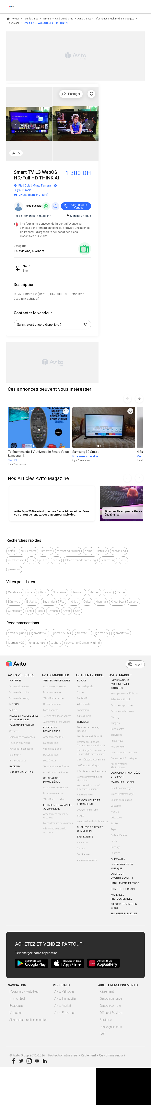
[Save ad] (66, 411)
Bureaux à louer (51, 754)
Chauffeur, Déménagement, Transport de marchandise (91, 752)
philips (43, 560)
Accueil (15, 18)
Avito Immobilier (65, 998)
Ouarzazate (15, 610)
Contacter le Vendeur (79, 206)
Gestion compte (110, 1006)
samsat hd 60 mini (68, 550)
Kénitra (73, 601)
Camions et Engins (21, 725)
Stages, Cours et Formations (88, 802)
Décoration (116, 817)
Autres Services (85, 794)
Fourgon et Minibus (19, 743)
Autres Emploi (84, 716)
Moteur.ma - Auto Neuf (24, 991)
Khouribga (117, 601)
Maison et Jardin (122, 782)
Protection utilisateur (63, 1055)
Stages (80, 815)
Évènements (85, 836)
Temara (46, 18)
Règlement (107, 991)
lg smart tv (101, 633)
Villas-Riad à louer (52, 748)
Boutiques (16, 1006)
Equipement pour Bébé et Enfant (125, 774)
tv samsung (108, 560)
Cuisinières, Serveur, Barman (91, 759)
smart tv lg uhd (17, 633)
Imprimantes (117, 729)
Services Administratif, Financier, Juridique (88, 787)
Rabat (43, 592)
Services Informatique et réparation (89, 779)
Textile (114, 823)
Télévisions (13, 23)
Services (83, 721)
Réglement (88, 1055)
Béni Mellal (14, 601)
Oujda (87, 601)
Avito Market (84, 18)
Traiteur (81, 848)
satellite (102, 550)
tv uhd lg (56, 642)
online (88, 550)
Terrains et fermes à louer (56, 766)
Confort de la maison (121, 800)
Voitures (15, 680)
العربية (138, 664)
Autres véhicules (21, 772)
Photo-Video (117, 740)
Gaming (115, 717)
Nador (108, 592)
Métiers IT (82, 698)
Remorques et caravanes (22, 737)
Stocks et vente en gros (124, 906)
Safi (29, 610)
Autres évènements (87, 860)
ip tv (31, 560)
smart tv (46, 550)
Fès (62, 601)
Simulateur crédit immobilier (28, 1020)
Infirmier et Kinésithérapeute (91, 771)
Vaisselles (116, 805)
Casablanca (15, 592)
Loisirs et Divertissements (122, 875)
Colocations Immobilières (51, 780)
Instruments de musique (122, 866)
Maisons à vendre (52, 692)
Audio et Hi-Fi (118, 746)
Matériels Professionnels (121, 896)
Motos (14, 704)
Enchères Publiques (124, 913)
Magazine (15, 1013)
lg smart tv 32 (16, 642)
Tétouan (53, 610)
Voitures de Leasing (19, 698)
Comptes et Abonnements (124, 752)
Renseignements (111, 1027)
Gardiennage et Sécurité (89, 736)
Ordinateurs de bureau (122, 711)
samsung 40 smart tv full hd (83, 642)
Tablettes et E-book (120, 699)
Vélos (13, 710)
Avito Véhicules (64, 991)
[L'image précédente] (15, 124)
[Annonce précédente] (127, 399)
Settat (66, 610)
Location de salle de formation (92, 821)
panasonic (14, 569)
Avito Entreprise (64, 1013)
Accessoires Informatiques (124, 758)
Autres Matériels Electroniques (119, 766)
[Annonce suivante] (139, 399)
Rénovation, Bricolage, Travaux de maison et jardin (91, 744)
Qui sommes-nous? (112, 1055)
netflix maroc (28, 550)
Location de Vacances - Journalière (58, 806)
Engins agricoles (17, 760)
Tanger (121, 592)
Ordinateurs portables (122, 705)
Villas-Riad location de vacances (54, 830)
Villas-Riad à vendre (53, 698)
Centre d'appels (85, 686)
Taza (40, 610)
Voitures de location (19, 692)
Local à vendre (50, 710)
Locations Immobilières (51, 729)
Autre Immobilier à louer (55, 772)
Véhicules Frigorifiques (21, 748)
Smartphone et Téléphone (124, 693)
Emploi (81, 680)
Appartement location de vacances (56, 816)
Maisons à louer (51, 743)
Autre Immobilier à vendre (56, 722)
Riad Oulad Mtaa (64, 18)
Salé (77, 610)
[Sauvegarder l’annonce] (91, 94)
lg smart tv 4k (121, 633)
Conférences (83, 854)
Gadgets (115, 723)
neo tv (56, 560)
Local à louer (49, 760)
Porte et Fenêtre (119, 835)
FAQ (102, 1034)
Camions (13, 731)
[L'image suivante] (89, 124)
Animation (82, 842)
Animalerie (118, 858)
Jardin (114, 841)
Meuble (115, 811)
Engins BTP (15, 754)
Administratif (83, 704)
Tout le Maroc (30, 18)
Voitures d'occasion (19, 686)
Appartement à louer (53, 737)
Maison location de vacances (58, 823)
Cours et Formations (87, 809)
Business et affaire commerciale (90, 829)
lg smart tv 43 (39, 633)
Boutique (105, 1020)
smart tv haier (37, 642)
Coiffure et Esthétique (88, 765)
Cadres (80, 692)
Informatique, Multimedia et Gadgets (114, 18)
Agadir (31, 592)
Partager (74, 94)
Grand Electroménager (122, 794)
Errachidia (48, 601)
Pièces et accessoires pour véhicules (24, 717)
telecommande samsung (80, 560)
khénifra (101, 601)
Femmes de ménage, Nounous (88, 729)
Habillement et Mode (125, 883)
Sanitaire (115, 853)
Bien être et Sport (123, 889)
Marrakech (77, 592)
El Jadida (31, 601)
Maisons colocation (53, 793)
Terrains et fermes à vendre (57, 716)
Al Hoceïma (59, 592)
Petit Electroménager (122, 788)
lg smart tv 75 (82, 633)
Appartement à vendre (54, 686)
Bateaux (14, 766)
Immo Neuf (17, 998)
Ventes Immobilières (56, 680)
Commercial (83, 710)
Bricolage (115, 847)
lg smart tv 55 (60, 633)
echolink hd (119, 550)
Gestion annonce (111, 998)
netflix (12, 550)
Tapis (113, 829)
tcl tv (123, 560)
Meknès (94, 592)
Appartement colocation (55, 787)
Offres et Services (111, 1013)
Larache (134, 601)
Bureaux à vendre (52, 704)
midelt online (16, 560)
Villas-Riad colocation (54, 799)
